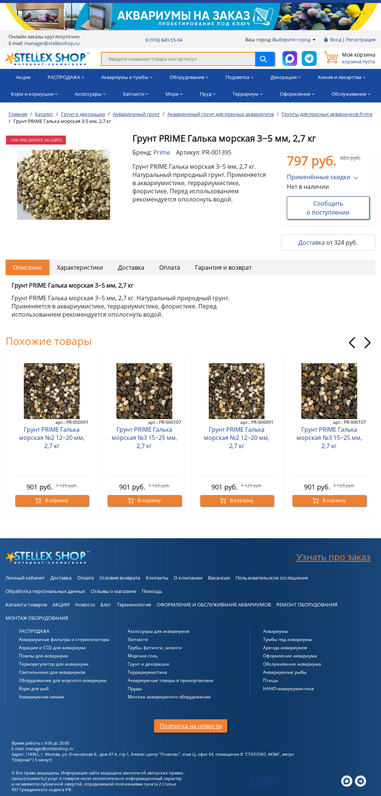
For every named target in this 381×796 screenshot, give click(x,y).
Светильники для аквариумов (52, 672)
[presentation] (352, 343)
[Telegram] (360, 780)
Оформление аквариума (290, 656)
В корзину (56, 500)
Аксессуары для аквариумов (158, 631)
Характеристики (80, 267)
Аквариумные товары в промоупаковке (171, 680)
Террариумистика (147, 672)
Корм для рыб (34, 688)
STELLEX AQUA (264, 778)
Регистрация (360, 39)
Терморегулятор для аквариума (54, 664)
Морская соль (143, 656)
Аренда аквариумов (285, 647)
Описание (27, 267)
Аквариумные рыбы (285, 672)
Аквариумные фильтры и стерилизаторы (64, 639)
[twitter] (346, 780)
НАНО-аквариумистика (288, 688)
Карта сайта (261, 784)
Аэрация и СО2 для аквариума (52, 647)
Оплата (169, 267)
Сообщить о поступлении (328, 207)
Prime (161, 152)
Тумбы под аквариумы (287, 639)
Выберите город (291, 39)
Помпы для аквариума (43, 656)
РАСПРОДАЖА (34, 631)
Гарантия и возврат (223, 267)
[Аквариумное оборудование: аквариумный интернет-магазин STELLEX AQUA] (48, 58)
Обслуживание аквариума (292, 664)
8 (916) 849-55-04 (163, 40)
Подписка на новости (191, 726)
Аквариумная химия (41, 697)
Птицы (270, 680)
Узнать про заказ (334, 557)
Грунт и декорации (148, 664)
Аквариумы (275, 631)
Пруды (135, 688)
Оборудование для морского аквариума (62, 680)
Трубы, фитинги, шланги (155, 647)
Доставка (311, 242)
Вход (335, 39)
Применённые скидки (318, 177)
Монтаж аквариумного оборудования (169, 697)
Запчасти (138, 639)
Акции (23, 77)
